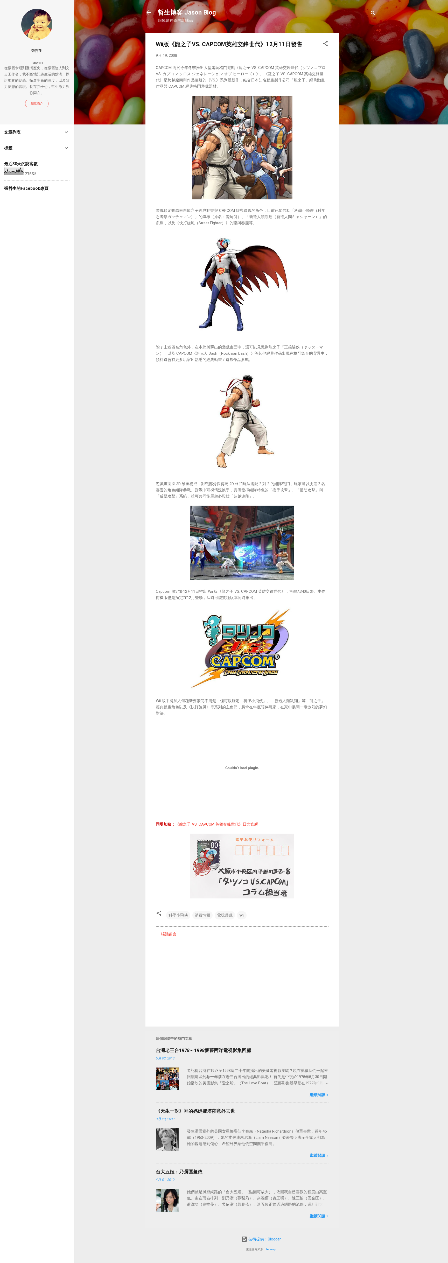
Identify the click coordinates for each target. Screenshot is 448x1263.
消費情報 (202, 915)
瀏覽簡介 (37, 103)
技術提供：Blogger (264, 1239)
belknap (271, 1249)
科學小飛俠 (178, 915)
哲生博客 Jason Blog (187, 12)
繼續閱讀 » (319, 1094)
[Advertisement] (359, 110)
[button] (325, 44)
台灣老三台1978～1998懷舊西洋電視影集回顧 (203, 1050)
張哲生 (36, 50)
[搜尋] (373, 14)
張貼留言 (169, 934)
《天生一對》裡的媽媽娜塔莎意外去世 (195, 1111)
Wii (241, 915)
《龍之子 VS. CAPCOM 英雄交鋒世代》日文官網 (216, 824)
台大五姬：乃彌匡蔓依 (179, 1171)
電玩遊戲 (225, 915)
